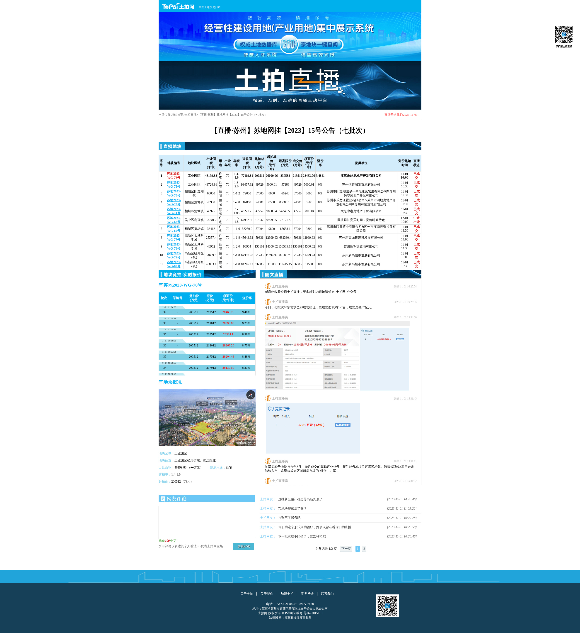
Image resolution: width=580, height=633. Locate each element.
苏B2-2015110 (313, 613)
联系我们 (327, 594)
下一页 (346, 548)
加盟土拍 (287, 594)
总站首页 (177, 114)
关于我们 (267, 594)
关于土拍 (246, 594)
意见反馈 (307, 594)
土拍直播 (190, 114)
